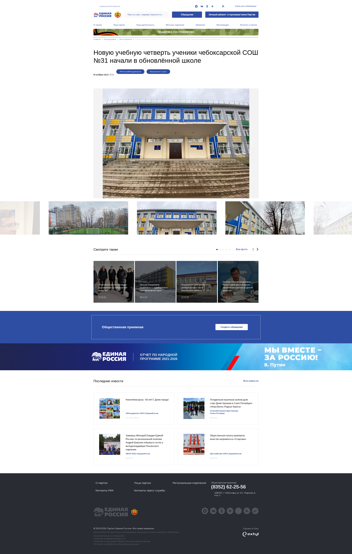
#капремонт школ (158, 71)
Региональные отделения (189, 483)
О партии (98, 25)
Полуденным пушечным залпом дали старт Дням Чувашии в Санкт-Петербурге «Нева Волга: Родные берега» (231, 403)
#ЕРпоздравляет (132, 413)
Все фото (242, 249)
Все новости (250, 381)
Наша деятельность (145, 25)
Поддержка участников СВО (176, 32)
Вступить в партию (248, 25)
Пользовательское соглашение (109, 536)
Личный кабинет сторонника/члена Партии (232, 14)
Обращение (187, 14)
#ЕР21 (142, 413)
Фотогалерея (125, 39)
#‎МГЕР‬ (128, 454)
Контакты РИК (105, 490)
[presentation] (100, 143)
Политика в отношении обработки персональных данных (122, 541)
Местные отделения (175, 25)
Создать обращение (232, 327)
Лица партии (119, 25)
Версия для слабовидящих (245, 6)
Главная (97, 39)
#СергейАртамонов (218, 411)
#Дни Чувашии (232, 411)
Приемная (200, 25)
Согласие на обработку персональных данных (116, 544)
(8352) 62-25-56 (228, 487)
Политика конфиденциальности (109, 539)
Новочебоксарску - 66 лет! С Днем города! (147, 400)
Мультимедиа (223, 25)
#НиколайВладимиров (130, 71)
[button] (217, 249)
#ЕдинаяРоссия (151, 413)
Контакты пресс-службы (149, 490)
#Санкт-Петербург (217, 413)
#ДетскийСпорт (216, 454)
